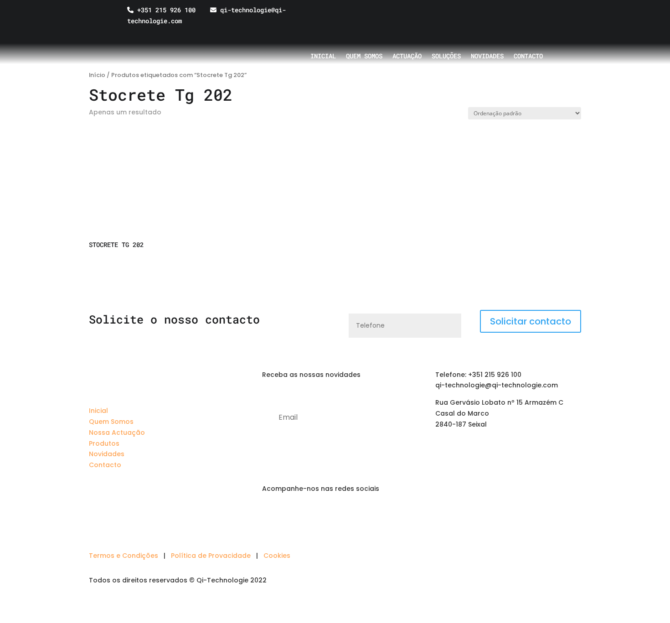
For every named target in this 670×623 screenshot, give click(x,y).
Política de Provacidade (211, 555)
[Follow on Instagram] (306, 515)
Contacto (528, 56)
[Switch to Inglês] (513, 16)
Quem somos (364, 56)
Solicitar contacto (530, 321)
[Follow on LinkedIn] (269, 515)
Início (97, 75)
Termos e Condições (123, 555)
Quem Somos (111, 421)
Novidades (487, 56)
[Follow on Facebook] (287, 515)
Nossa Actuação (117, 432)
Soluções (446, 56)
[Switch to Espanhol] (530, 16)
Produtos (104, 443)
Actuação (407, 56)
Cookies (276, 555)
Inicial (323, 56)
